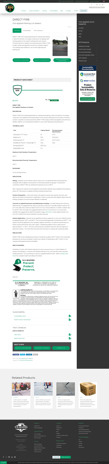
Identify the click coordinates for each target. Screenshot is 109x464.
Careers (58, 429)
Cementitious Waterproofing (85, 431)
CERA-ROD (49, 212)
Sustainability (27, 30)
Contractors (58, 445)
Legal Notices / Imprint (21, 445)
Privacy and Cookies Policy (21, 447)
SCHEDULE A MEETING (21, 60)
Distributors (58, 447)
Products (36, 423)
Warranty (58, 437)
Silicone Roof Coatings (83, 433)
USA (79, 439)
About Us (58, 425)
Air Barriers (81, 427)
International (81, 447)
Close (2, 462)
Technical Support (42, 348)
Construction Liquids (85, 49)
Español (80, 445)
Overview (17, 30)
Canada (80, 441)
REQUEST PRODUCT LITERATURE (62, 60)
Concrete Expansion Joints (86, 55)
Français (80, 443)
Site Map (21, 444)
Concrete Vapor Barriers (84, 425)
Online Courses (37, 437)
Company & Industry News (62, 435)
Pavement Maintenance (26, 360)
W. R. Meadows (10, 8)
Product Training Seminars (40, 435)
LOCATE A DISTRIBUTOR (42, 60)
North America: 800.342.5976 (66, 1)
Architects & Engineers (61, 443)
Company (58, 423)
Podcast (58, 433)
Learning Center (38, 431)
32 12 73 (15, 100)
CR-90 (80, 31)
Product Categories (38, 427)
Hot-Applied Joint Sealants (26, 358)
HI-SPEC (81, 28)
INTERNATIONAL (97, 7)
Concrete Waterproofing (84, 429)
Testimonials (59, 427)
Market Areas (82, 61)
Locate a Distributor (95, 1)
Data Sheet (17, 334)
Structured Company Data (21, 450)
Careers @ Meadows (8, 1)
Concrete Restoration (85, 52)
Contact (36, 441)
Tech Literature (38, 30)
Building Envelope (84, 46)
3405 (80, 34)
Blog (57, 431)
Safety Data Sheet (19, 338)
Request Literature (38, 449)
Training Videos (37, 434)
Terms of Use (21, 448)
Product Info (36, 425)
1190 (80, 37)
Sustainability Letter (20, 316)
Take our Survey (37, 451)
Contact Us (61, 348)
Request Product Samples (39, 447)
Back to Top (65, 457)
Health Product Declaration (22, 319)
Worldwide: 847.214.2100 (81, 1)
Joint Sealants (83, 58)
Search (83, 10)
